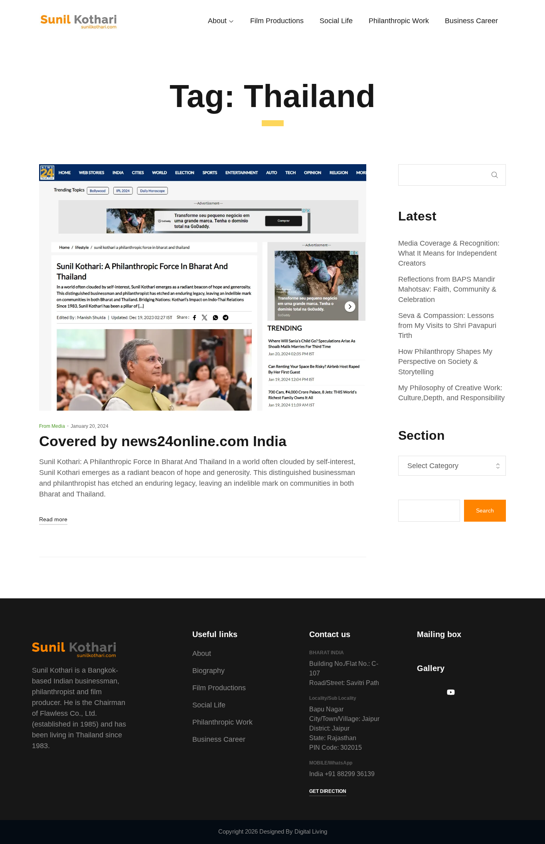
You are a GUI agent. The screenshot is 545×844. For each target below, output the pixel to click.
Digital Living (310, 831)
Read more (53, 519)
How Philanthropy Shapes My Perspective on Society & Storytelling (445, 361)
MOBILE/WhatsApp (330, 763)
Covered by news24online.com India (162, 441)
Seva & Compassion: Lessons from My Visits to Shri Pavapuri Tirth (447, 326)
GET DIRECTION (327, 791)
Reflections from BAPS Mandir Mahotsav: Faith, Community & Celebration (447, 289)
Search (495, 175)
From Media (52, 426)
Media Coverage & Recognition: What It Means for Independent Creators (449, 253)
